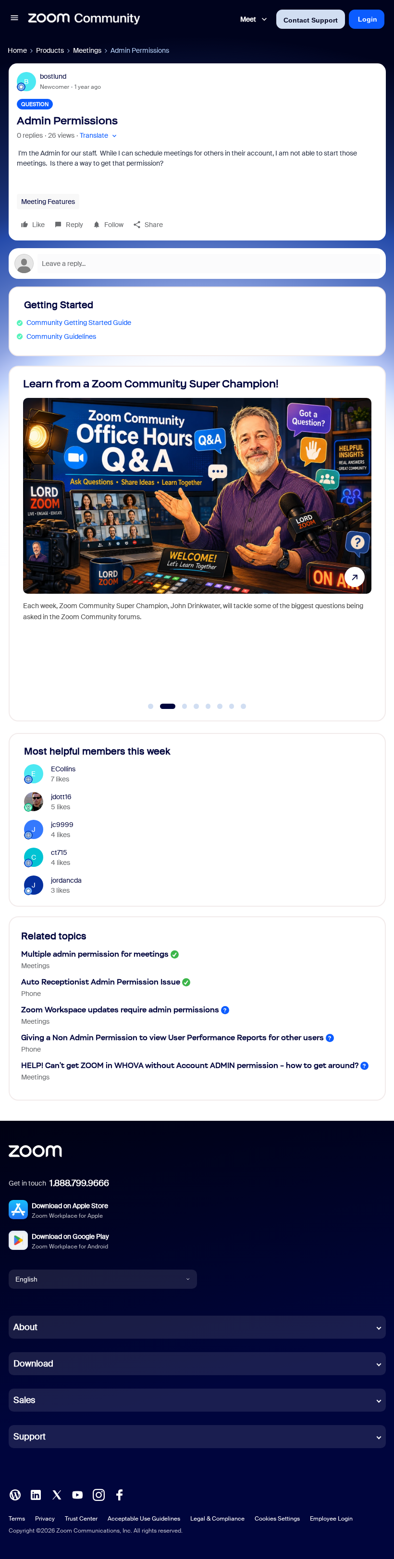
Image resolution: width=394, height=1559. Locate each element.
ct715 (59, 852)
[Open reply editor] (197, 263)
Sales (24, 1400)
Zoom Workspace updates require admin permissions (120, 1009)
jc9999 (62, 824)
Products (50, 50)
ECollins (63, 769)
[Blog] (15, 1494)
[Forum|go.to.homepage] (84, 19)
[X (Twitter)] (56, 1494)
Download (33, 1363)
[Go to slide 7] (231, 706)
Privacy (45, 1519)
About (25, 1327)
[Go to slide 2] (162, 706)
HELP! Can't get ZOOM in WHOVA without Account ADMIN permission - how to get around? (189, 1065)
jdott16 (61, 796)
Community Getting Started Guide (78, 322)
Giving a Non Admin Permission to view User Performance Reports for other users (172, 1037)
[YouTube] (77, 1494)
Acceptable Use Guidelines (144, 1519)
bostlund (53, 76)
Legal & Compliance (217, 1519)
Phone (31, 993)
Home (17, 50)
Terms (17, 1519)
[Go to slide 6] (220, 706)
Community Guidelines (61, 336)
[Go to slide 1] (151, 706)
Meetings (87, 50)
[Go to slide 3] (179, 706)
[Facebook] (119, 1494)
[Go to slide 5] (208, 706)
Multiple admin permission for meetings (95, 954)
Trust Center (81, 1519)
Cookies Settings (277, 1519)
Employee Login (331, 1519)
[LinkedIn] (35, 1494)
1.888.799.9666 (79, 1183)
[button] (14, 19)
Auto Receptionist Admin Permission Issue (100, 981)
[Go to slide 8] (243, 706)
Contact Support (310, 20)
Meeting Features (48, 201)
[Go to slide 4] (196, 706)
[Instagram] (98, 1494)
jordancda (66, 880)
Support (29, 1436)
